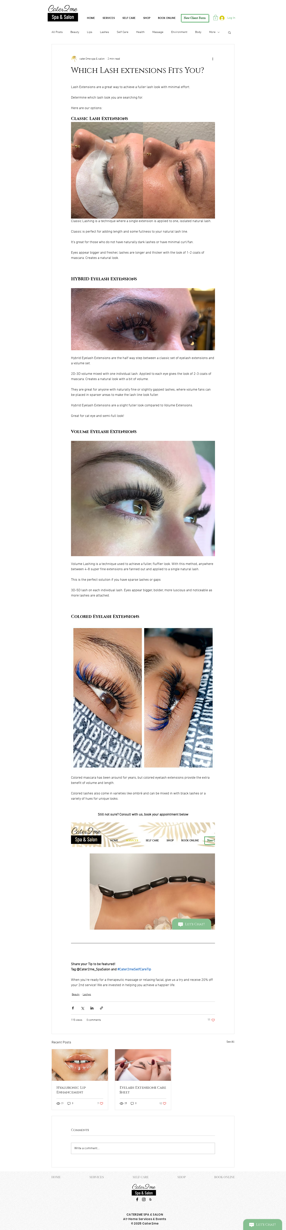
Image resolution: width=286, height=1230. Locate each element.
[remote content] (143, 876)
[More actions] (212, 59)
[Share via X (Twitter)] (82, 1008)
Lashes (104, 32)
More (212, 32)
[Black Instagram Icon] (143, 1199)
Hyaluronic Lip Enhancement (71, 1090)
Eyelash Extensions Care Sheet (143, 1090)
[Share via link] (101, 1008)
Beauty (74, 32)
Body (198, 32)
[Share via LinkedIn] (92, 1008)
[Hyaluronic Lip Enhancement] (80, 1065)
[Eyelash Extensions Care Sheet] (143, 1065)
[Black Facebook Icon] (137, 1199)
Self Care (122, 32)
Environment (179, 32)
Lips (89, 32)
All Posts (57, 32)
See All (230, 1042)
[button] (215, 17)
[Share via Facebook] (73, 1008)
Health (140, 32)
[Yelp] (150, 1199)
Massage (157, 32)
